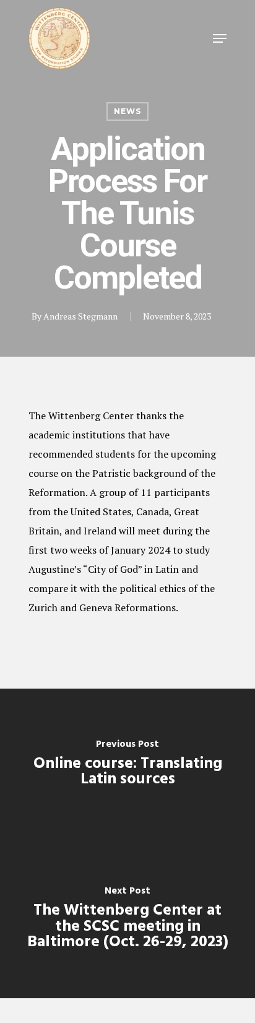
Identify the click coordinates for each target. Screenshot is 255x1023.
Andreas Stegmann (80, 316)
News (127, 111)
